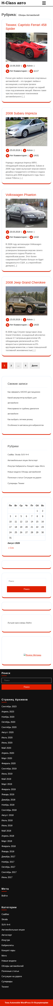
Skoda (17, 454)
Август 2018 (8, 815)
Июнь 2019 (7, 774)
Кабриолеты (21, 466)
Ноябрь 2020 (8, 717)
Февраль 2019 (9, 789)
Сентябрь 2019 (9, 768)
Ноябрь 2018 (8, 805)
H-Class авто (14, 3)
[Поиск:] (26, 582)
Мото (42, 466)
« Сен (11, 548)
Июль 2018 (7, 820)
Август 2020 (8, 732)
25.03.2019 (15, 150)
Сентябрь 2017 (9, 872)
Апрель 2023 (8, 711)
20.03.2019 (15, 232)
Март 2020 (7, 758)
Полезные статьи (15, 477)
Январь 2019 (8, 794)
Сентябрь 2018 (9, 810)
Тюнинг (21, 483)
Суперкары (12, 483)
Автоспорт (33, 460)
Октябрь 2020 (8, 722)
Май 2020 (6, 748)
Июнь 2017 (7, 877)
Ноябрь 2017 (8, 862)
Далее (35, 365)
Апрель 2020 (8, 753)
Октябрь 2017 (8, 867)
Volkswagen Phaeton (21, 194)
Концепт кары (33, 466)
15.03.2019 (15, 319)
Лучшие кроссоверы (17, 623)
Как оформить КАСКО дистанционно (24, 392)
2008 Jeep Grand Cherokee (26, 282)
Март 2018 (7, 841)
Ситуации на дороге (32, 477)
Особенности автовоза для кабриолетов (26, 425)
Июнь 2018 (7, 825)
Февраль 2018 (9, 846)
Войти (29, 623)
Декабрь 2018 (8, 800)
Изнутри (11, 466)
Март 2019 (7, 784)
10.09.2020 (15, 66)
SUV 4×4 (25, 454)
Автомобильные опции (18, 460)
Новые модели (14, 472)
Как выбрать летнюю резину (20, 419)
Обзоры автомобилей (31, 472)
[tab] (44, 3)
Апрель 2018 (8, 836)
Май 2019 (6, 779)
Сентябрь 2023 (9, 706)
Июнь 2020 (7, 742)
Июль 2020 (7, 737)
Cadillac (11, 454)
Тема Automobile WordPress (18, 1003)
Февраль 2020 (9, 763)
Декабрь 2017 (8, 856)
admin (30, 66)
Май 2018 (6, 831)
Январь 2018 (8, 851)
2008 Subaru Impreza (21, 113)
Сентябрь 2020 (9, 727)
